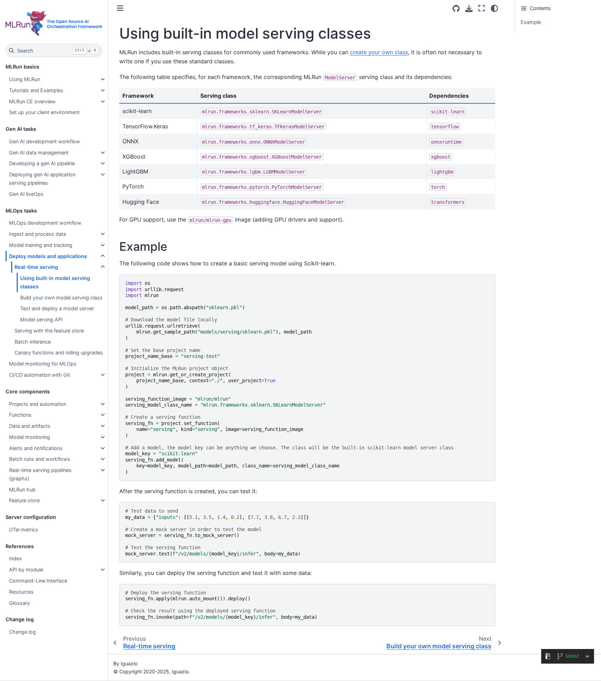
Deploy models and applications (48, 256)
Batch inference (33, 342)
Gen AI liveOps (26, 194)
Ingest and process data (37, 234)
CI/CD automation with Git (39, 375)
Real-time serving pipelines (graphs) (40, 474)
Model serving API (41, 319)
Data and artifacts (29, 426)
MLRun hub (22, 489)
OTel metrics (23, 529)
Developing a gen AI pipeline (42, 163)
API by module (26, 569)
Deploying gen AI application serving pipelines (42, 178)
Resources (21, 592)
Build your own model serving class (61, 298)
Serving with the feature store (49, 331)
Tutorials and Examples (36, 90)
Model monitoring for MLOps (43, 364)
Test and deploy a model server (57, 308)
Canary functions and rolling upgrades (59, 352)
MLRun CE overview (32, 101)
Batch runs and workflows (39, 459)
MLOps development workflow (45, 223)
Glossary (19, 603)
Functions (20, 415)
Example (531, 22)
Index (15, 558)
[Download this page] (469, 8)
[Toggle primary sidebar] (120, 8)
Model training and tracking (40, 245)
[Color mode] (494, 8)
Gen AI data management (39, 152)
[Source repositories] (456, 8)
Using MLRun (24, 79)
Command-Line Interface (38, 581)
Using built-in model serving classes (55, 282)
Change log (22, 632)
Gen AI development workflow (44, 141)
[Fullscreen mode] (481, 8)
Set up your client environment (44, 112)
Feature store (24, 500)
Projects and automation (37, 404)
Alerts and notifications (36, 448)
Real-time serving (36, 267)
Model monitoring (29, 437)
